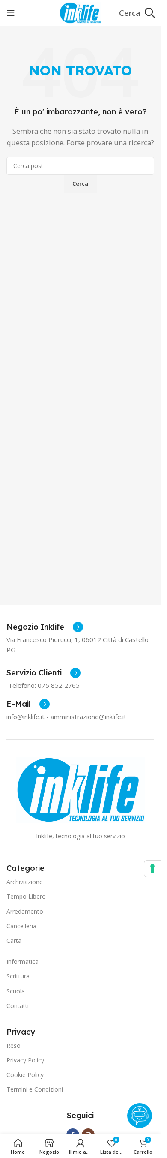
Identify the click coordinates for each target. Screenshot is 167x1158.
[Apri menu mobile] (10, 12)
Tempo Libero (26, 896)
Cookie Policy (25, 1075)
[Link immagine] (80, 789)
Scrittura (18, 976)
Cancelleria (21, 926)
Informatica (22, 961)
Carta (13, 940)
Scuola (15, 991)
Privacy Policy (25, 1060)
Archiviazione (24, 882)
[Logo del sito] (80, 12)
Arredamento (24, 911)
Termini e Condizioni (34, 1089)
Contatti (17, 1006)
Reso (13, 1045)
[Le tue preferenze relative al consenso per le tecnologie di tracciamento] (152, 869)
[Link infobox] (44, 627)
